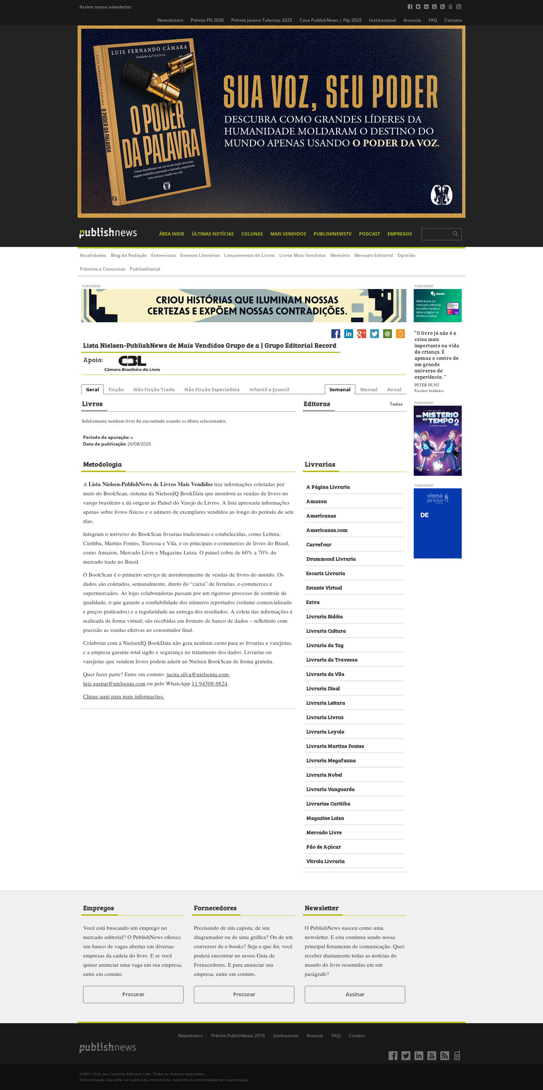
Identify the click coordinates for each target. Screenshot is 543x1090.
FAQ (432, 20)
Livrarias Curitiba (328, 803)
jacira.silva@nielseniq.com (198, 674)
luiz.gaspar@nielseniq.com (114, 683)
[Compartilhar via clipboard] (400, 338)
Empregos (399, 234)
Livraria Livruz (325, 717)
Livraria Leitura (325, 702)
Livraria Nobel (324, 774)
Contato (453, 20)
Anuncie (412, 20)
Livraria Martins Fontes (335, 745)
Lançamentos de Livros (249, 255)
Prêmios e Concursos (102, 269)
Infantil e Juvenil (269, 389)
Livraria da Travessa (332, 659)
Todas (396, 404)
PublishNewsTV (333, 234)
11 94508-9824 (210, 683)
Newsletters (170, 20)
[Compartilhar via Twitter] (374, 338)
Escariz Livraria (325, 573)
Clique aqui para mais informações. (123, 696)
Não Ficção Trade (154, 389)
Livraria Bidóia (324, 616)
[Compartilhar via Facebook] (336, 338)
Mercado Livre (324, 832)
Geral (92, 389)
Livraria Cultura (326, 630)
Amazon (316, 501)
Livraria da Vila (325, 673)
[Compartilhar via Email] (387, 338)
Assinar (355, 994)
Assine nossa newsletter (105, 7)
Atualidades (93, 255)
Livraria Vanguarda (330, 788)
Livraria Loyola (325, 731)
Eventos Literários (200, 255)
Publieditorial (145, 269)
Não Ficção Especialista (212, 389)
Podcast (369, 234)
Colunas (252, 234)
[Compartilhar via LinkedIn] (349, 338)
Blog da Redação (129, 255)
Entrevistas (163, 255)
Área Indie (171, 234)
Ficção (116, 389)
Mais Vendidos (288, 234)
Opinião (406, 255)
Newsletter (322, 907)
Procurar (133, 994)
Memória (340, 255)
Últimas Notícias (213, 234)
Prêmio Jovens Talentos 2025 (261, 20)
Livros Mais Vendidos (302, 255)
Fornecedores (215, 907)
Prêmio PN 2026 (207, 20)
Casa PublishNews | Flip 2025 (331, 20)
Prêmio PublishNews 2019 (238, 1035)
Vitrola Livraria (325, 860)
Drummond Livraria (331, 558)
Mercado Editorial (373, 255)
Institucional (382, 20)
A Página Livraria (328, 486)
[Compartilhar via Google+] (362, 338)
